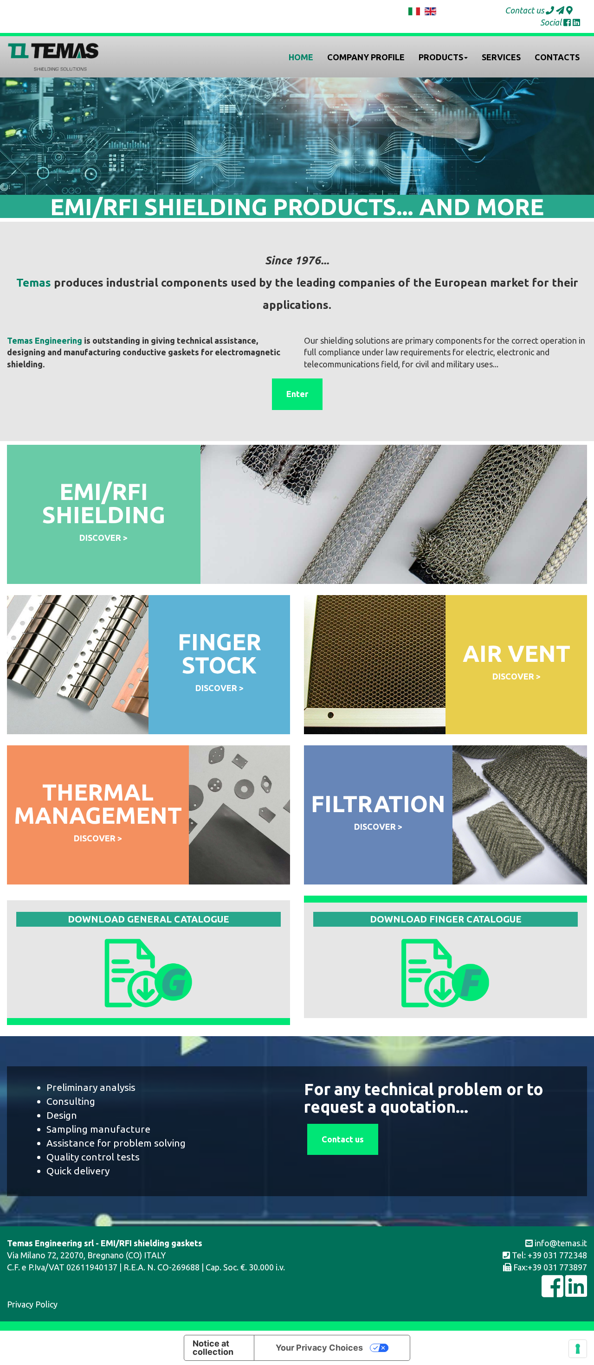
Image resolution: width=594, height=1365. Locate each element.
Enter (297, 393)
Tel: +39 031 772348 (548, 1255)
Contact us (343, 1139)
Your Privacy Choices (319, 1347)
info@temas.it (560, 1243)
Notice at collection (213, 1348)
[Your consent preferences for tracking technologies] (578, 1349)
